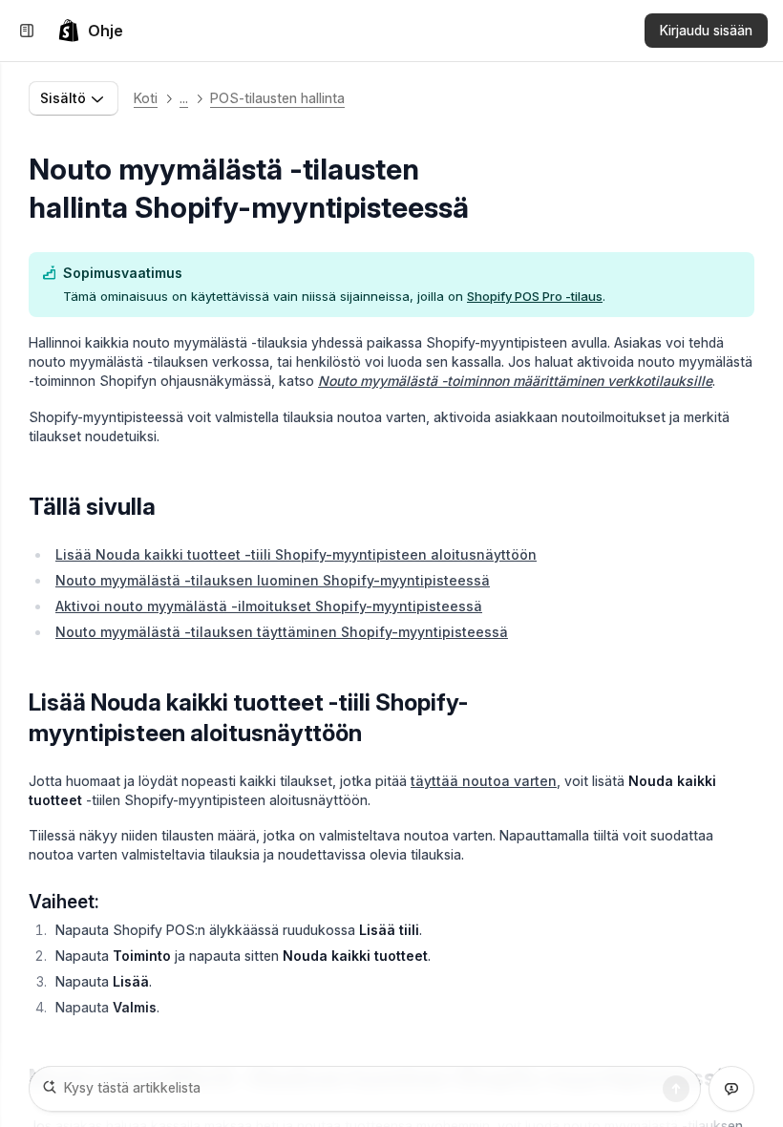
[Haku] (676, 1088)
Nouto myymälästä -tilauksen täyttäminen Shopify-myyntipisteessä (281, 632)
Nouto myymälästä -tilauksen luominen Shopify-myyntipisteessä (272, 580)
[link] (90, 30)
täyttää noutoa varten (484, 781)
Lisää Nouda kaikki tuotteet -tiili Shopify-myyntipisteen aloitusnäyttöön (296, 554)
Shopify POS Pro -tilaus (535, 296)
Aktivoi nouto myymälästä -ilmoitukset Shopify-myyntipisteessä (268, 606)
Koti (146, 98)
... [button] (184, 98)
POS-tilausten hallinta (277, 98)
